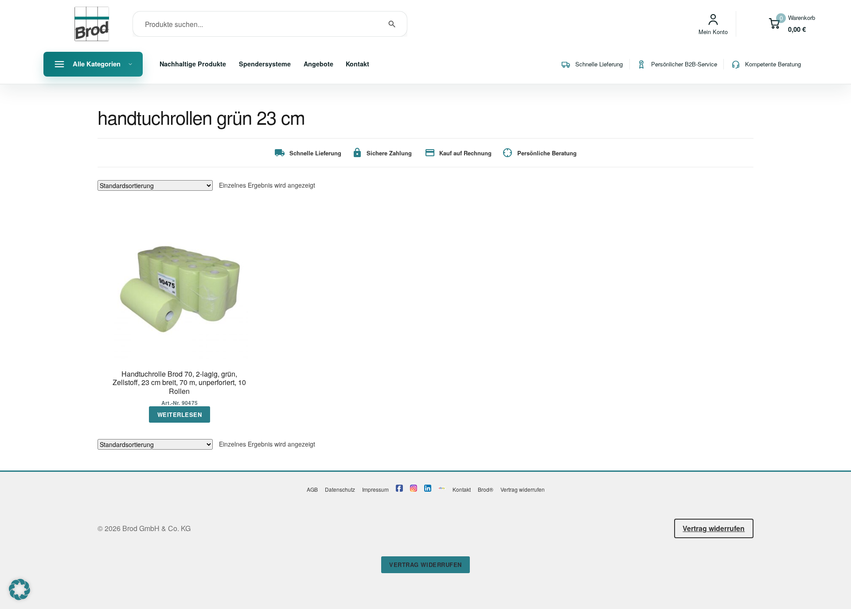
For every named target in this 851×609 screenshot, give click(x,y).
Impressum (375, 489)
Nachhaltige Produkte (193, 63)
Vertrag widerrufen (522, 489)
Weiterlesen (179, 414)
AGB (312, 489)
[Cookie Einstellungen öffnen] (19, 597)
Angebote (318, 63)
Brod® (485, 489)
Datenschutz (340, 489)
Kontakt (357, 63)
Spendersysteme (265, 63)
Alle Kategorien (97, 64)
